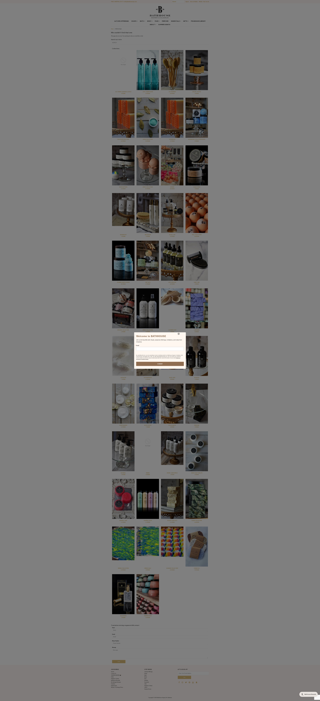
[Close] (178, 334)
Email (137, 345)
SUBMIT (160, 363)
